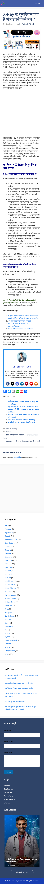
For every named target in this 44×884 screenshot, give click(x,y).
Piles (7, 609)
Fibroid (8, 571)
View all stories (22, 872)
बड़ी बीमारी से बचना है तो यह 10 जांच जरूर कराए (23, 406)
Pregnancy (9, 612)
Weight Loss (10, 650)
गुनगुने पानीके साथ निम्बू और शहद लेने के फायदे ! (23, 318)
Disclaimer (8, 792)
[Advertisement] (22, 114)
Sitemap (7, 803)
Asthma (8, 529)
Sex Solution (10, 616)
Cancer (8, 546)
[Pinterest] (26, 384)
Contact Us (8, 789)
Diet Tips (8, 560)
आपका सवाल (8, 752)
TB (6, 630)
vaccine (8, 644)
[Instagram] (17, 384)
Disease (8, 564)
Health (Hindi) (11, 428)
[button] (30, 3)
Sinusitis (8, 619)
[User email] (36, 384)
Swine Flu (9, 626)
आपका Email (9, 741)
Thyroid (8, 633)
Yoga (7, 654)
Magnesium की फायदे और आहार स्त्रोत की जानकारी (23, 441)
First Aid (8, 574)
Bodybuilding (10, 543)
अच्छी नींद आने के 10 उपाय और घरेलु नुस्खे (21, 422)
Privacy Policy (9, 799)
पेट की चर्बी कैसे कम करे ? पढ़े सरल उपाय (20, 329)
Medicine (8, 605)
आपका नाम (8, 731)
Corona (8, 550)
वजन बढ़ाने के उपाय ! (14, 326)
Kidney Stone (10, 602)
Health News (10, 584)
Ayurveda (9, 532)
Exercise (8, 567)
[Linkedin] (22, 384)
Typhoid (8, 637)
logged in (17, 457)
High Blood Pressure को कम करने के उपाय (23, 316)
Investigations (10, 595)
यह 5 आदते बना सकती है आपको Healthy (21, 419)
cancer (8, 431)
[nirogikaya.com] (3, 3)
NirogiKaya (8, 796)
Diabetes (8, 557)
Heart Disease (10, 588)
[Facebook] (8, 384)
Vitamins (8, 647)
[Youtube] (31, 384)
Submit (8, 772)
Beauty (8, 536)
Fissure (8, 577)
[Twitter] (12, 384)
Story (7, 623)
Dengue (8, 553)
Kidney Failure (10, 598)
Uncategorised (11, 640)
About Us (7, 785)
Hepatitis (8, 591)
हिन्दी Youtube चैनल (22, 375)
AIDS (7, 525)
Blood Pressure (11, 539)
